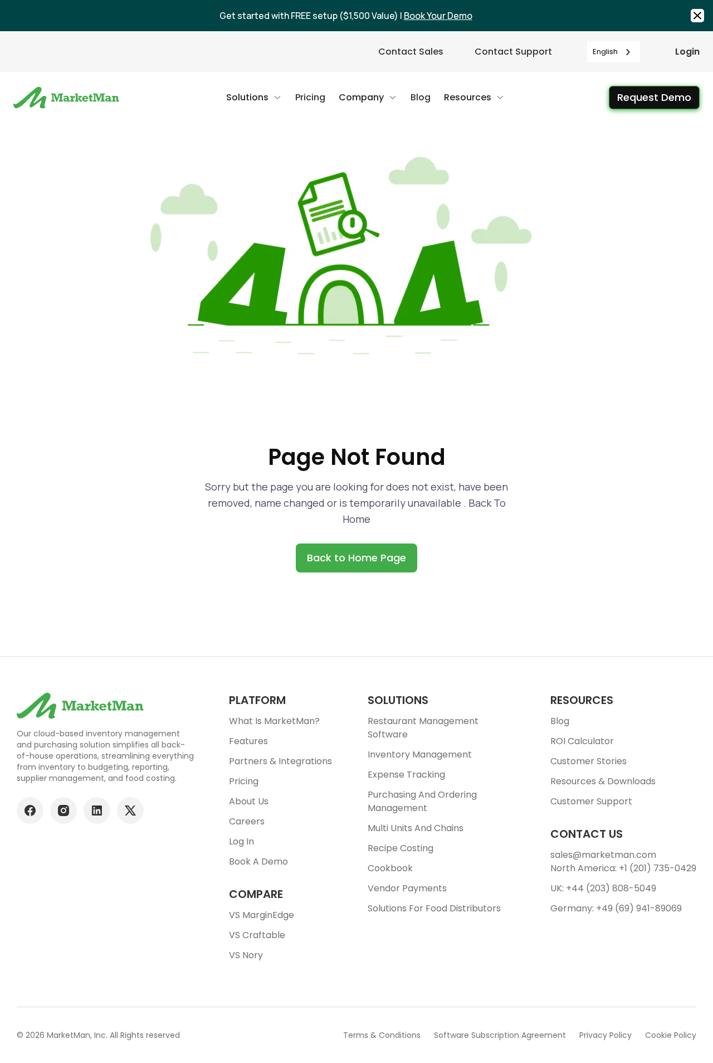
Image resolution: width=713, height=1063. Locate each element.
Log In (241, 841)
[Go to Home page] (67, 97)
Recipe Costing (400, 848)
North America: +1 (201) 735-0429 (623, 868)
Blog (559, 721)
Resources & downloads (603, 781)
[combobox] (613, 51)
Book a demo (258, 861)
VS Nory (246, 955)
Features (248, 741)
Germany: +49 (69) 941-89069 (616, 908)
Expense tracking (406, 774)
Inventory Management (420, 754)
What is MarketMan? (274, 721)
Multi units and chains (415, 828)
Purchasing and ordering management (422, 801)
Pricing (243, 781)
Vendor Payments (407, 888)
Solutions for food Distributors (434, 908)
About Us (248, 801)
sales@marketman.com (603, 854)
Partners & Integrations (280, 761)
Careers (247, 821)
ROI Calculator (582, 741)
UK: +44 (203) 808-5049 (603, 888)
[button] (254, 97)
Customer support (591, 801)
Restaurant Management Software (423, 728)
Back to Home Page (356, 558)
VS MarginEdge (261, 915)
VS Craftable (257, 935)
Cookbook (390, 868)
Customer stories (588, 761)
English (605, 51)
